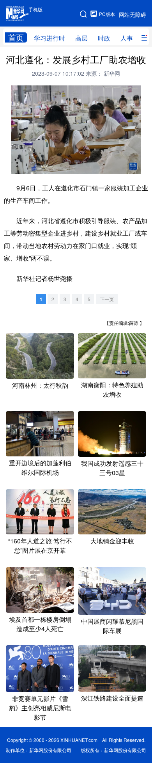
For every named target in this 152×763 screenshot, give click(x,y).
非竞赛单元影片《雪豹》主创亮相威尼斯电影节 (40, 708)
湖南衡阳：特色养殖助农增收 (112, 389)
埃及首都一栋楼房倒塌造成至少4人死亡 (40, 624)
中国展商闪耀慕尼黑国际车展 (112, 626)
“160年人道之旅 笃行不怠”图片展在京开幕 (40, 545)
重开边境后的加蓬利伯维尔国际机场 (40, 467)
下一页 (107, 299)
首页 (16, 37)
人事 (126, 38)
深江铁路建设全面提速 (112, 698)
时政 (104, 38)
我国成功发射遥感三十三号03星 (112, 468)
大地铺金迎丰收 (112, 540)
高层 (81, 38)
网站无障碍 (132, 14)
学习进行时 (49, 38)
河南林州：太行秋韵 (40, 385)
